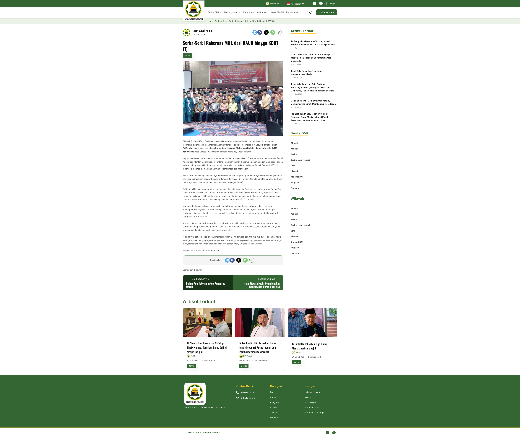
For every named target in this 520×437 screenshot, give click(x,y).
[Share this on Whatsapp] (272, 32)
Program (274, 402)
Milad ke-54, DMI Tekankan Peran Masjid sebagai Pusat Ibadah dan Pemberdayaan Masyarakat (311, 57)
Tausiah (274, 412)
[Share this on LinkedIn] (254, 32)
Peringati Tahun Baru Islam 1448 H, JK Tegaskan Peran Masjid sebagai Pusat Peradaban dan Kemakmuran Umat (309, 117)
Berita (187, 55)
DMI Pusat (195, 356)
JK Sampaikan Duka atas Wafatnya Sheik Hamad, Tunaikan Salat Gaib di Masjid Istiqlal (313, 43)
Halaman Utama (312, 392)
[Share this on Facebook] (259, 32)
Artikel (273, 407)
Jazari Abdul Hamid (202, 30)
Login (333, 3)
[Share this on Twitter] (266, 32)
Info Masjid (310, 402)
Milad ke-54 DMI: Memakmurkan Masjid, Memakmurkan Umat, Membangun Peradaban (313, 102)
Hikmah (274, 417)
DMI (272, 392)
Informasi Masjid (313, 407)
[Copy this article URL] (279, 32)
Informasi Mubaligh (314, 412)
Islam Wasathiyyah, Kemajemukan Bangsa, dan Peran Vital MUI (262, 285)
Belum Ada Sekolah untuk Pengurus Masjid (205, 285)
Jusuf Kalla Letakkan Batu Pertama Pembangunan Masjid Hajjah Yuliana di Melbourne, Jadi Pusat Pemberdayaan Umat (312, 87)
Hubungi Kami (326, 12)
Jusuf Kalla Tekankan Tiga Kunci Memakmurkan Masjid (306, 73)
